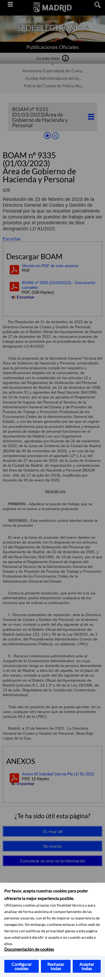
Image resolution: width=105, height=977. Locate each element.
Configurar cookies (22, 966)
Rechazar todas (55, 966)
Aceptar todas (86, 966)
